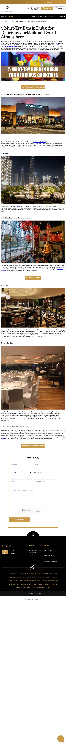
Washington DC (41, 587)
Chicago (37, 573)
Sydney (18, 587)
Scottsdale (40, 584)
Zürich (48, 587)
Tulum (33, 587)
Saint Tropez (24, 584)
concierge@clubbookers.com (51, 561)
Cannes (32, 573)
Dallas (51, 573)
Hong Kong (12, 577)
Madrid (47, 577)
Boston (26, 573)
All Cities (34, 16)
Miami (15, 580)
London (34, 577)
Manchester (54, 577)
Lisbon (29, 577)
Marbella (10, 580)
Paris (56, 580)
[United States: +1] (35, 473)
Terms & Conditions (37, 593)
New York (44, 580)
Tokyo (23, 587)
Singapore (47, 584)
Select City (10, 16)
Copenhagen (44, 573)
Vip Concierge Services (35, 550)
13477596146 (48, 550)
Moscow (31, 580)
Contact (61, 16)
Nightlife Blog (53, 16)
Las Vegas (23, 577)
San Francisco (32, 584)
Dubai (18, 206)
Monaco (26, 580)
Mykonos (37, 580)
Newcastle (51, 580)
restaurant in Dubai (39, 142)
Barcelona (20, 573)
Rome (18, 584)
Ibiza (17, 577)
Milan (20, 580)
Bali (15, 573)
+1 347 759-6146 (48, 555)
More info (49, 1)
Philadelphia (12, 584)
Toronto (28, 587)
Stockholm (54, 584)
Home (30, 547)
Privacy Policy (27, 593)
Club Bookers (4, 21)
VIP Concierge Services (43, 16)
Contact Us (31, 555)
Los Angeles (41, 577)
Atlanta (11, 573)
